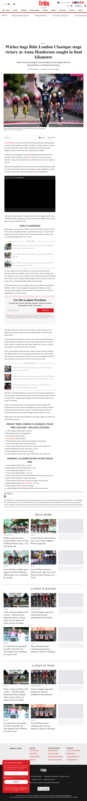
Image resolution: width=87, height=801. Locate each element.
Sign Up (16, 782)
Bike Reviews (71, 753)
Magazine (62, 10)
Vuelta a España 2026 (41, 15)
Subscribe (78, 5)
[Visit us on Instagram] (73, 3)
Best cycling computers (55, 759)
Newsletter (52, 137)
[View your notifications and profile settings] (14, 4)
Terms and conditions (51, 776)
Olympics (32, 759)
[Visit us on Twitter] (76, 3)
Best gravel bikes (53, 753)
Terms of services (26, 315)
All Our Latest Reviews (74, 750)
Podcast (72, 10)
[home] (3, 10)
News (8, 10)
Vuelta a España (35, 756)
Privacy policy (65, 776)
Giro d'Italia (33, 753)
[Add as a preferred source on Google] (43, 789)
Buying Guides (34, 10)
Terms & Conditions (14, 789)
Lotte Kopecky (11, 438)
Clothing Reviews (72, 759)
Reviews (23, 10)
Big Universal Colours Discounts (20, 15)
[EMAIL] (5, 496)
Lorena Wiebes (9, 143)
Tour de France (34, 750)
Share (8, 137)
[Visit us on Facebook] (78, 3)
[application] (29, 194)
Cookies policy (37, 779)
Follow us (43, 137)
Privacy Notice (9, 316)
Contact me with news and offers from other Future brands (16, 778)
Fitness (45, 10)
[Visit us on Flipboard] (83, 3)
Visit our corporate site (65, 795)
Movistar (36, 172)
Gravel (53, 10)
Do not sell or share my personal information (43, 782)
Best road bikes (53, 750)
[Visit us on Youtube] (80, 3)
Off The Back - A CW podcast (60, 15)
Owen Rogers (34, 69)
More (80, 10)
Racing (15, 10)
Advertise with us (49, 779)
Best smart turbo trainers (55, 756)
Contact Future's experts (33, 776)
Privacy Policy (22, 788)
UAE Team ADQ (26, 483)
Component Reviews (73, 756)
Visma (31, 157)
